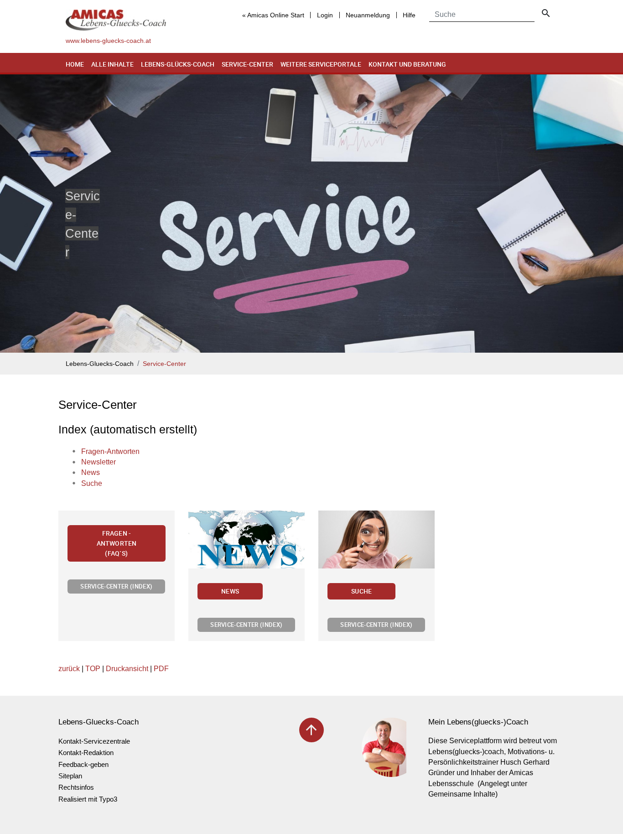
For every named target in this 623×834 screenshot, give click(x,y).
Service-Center (247, 64)
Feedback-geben (83, 764)
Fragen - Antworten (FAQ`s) (116, 543)
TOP (92, 668)
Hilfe (409, 15)
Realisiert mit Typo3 (87, 799)
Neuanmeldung (368, 15)
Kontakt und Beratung (407, 64)
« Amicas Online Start (273, 15)
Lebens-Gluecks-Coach (100, 363)
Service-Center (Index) (116, 586)
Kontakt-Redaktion (86, 752)
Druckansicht (127, 668)
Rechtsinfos (76, 787)
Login (325, 15)
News (230, 591)
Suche (361, 591)
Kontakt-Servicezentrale (94, 741)
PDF (161, 668)
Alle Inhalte (112, 64)
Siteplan (70, 776)
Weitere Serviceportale (320, 64)
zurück (69, 668)
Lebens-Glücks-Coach (177, 64)
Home (75, 64)
